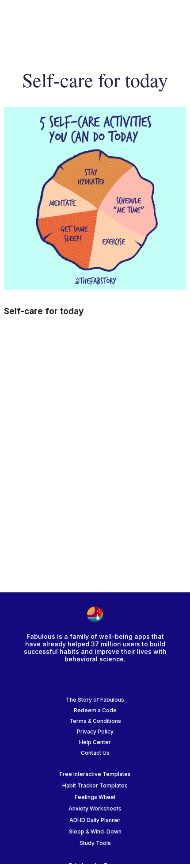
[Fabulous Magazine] (42, 18)
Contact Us (95, 752)
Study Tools (95, 843)
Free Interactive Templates (95, 774)
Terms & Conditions (95, 721)
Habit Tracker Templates (95, 785)
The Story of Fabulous (95, 699)
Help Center (95, 742)
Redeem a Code (95, 710)
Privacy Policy (95, 731)
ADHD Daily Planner (95, 820)
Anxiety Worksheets (95, 808)
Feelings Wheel (95, 797)
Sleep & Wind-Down (95, 831)
